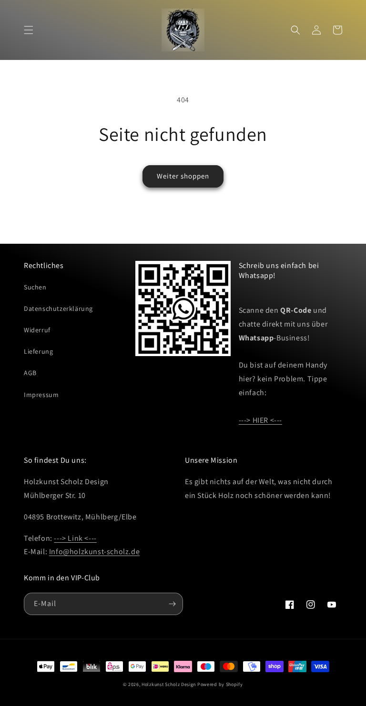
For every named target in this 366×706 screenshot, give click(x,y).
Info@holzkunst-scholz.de (94, 552)
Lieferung (38, 351)
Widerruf (37, 330)
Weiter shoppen (183, 175)
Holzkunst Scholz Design (169, 684)
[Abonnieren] (172, 604)
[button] (28, 30)
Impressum (41, 394)
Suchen (35, 287)
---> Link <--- (75, 538)
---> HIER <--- (260, 420)
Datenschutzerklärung (58, 308)
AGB (30, 372)
